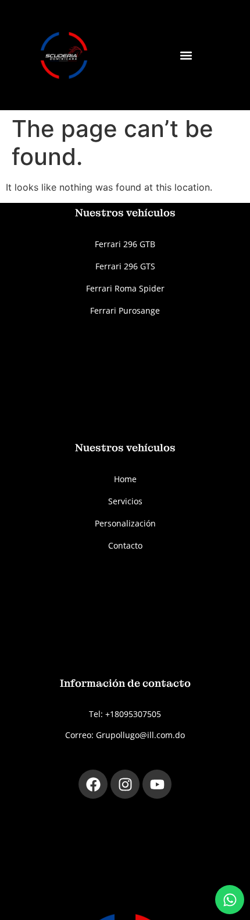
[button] (186, 55)
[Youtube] (157, 784)
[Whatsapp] (229, 899)
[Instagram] (125, 784)
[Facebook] (93, 784)
